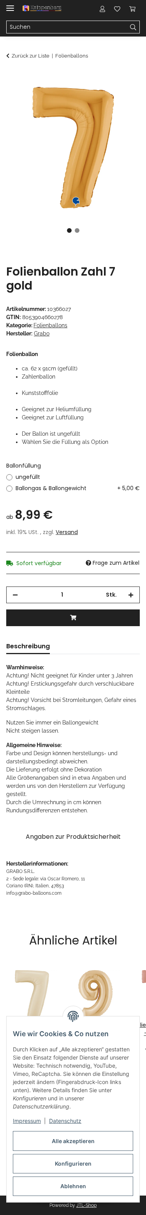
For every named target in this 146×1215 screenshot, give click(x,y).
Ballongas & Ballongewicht (78, 488)
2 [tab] (77, 230)
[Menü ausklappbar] (10, 5)
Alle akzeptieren (73, 1141)
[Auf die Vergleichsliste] (103, 95)
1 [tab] (69, 230)
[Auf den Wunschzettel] (123, 95)
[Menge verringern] (15, 595)
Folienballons (50, 325)
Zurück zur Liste (30, 56)
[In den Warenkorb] (12, 76)
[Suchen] (133, 27)
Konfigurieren (73, 1163)
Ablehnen (73, 1186)
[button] (102, 8)
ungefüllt (28, 477)
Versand (67, 532)
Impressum (27, 1120)
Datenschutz (65, 1120)
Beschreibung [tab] (28, 646)
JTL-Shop (86, 1205)
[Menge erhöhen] (130, 595)
